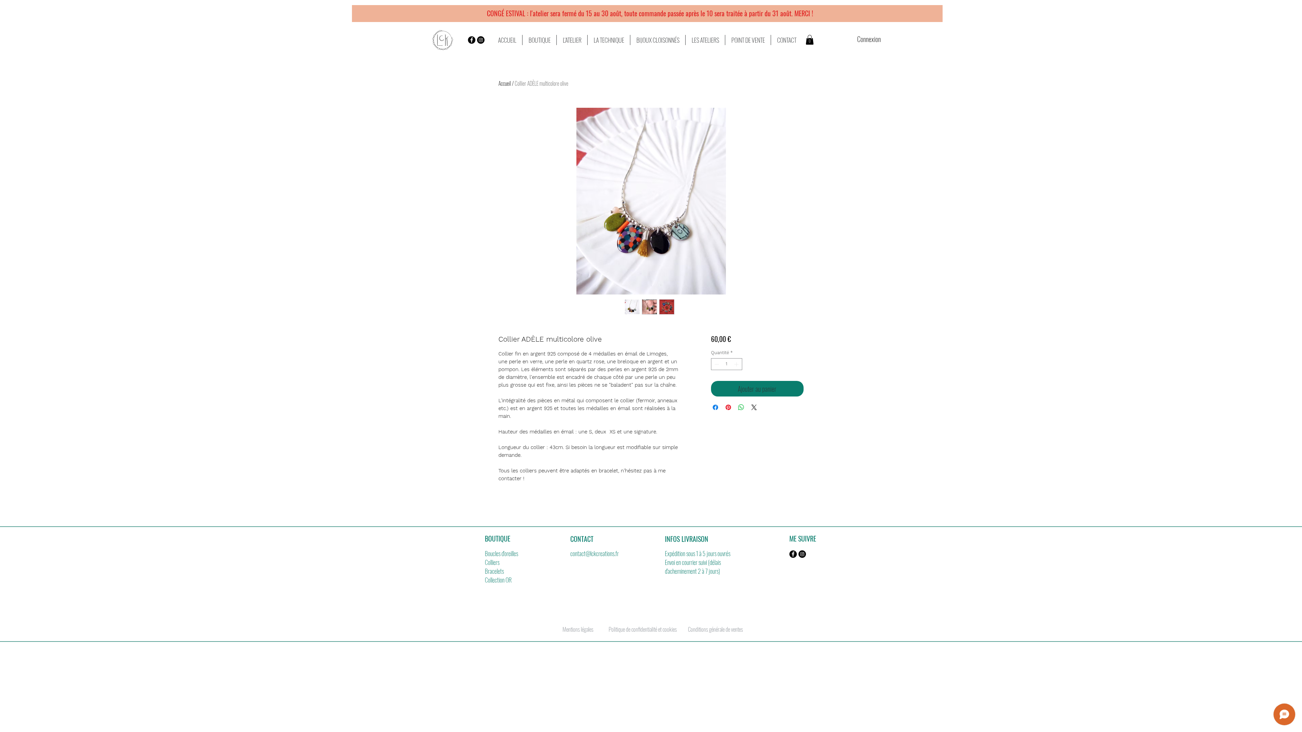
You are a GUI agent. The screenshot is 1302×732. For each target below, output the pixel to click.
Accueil (504, 83)
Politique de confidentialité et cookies (643, 629)
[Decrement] (716, 364)
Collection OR (498, 579)
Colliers (492, 562)
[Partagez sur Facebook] (715, 407)
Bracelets (494, 571)
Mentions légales (578, 629)
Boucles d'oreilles (501, 553)
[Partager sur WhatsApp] (741, 407)
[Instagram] (481, 40)
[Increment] (737, 364)
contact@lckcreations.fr (594, 553)
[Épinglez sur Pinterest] (728, 407)
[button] (810, 40)
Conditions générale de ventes (715, 629)
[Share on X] (754, 407)
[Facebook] (471, 40)
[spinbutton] (726, 364)
